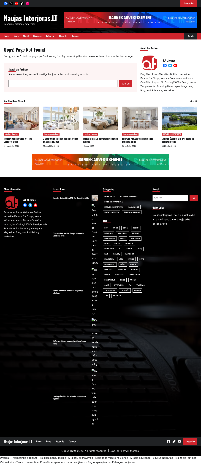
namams (108, 270)
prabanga (120, 275)
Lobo (121, 259)
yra (106, 296)
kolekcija (109, 259)
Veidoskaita (7, 462)
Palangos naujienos (123, 462)
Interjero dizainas (11, 134)
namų (107, 275)
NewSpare (115, 450)
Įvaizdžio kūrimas (185, 457)
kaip (106, 254)
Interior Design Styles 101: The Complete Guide (18, 140)
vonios (137, 290)
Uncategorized (111, 212)
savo (106, 285)
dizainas (108, 233)
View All (193, 101)
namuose (122, 270)
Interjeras (109, 197)
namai (133, 264)
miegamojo (109, 264)
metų (141, 259)
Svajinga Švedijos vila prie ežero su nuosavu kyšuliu (178, 140)
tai (130, 285)
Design (136, 228)
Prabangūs (109, 280)
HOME (106, 244)
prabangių (135, 275)
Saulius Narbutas (163, 457)
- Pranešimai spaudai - (52, 462)
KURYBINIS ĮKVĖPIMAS (172, 134)
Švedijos (117, 296)
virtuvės (124, 290)
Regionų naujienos (99, 462)
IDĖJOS (117, 244)
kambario (129, 254)
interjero (109, 249)
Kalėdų (116, 254)
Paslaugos (133, 207)
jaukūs (128, 249)
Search (125, 83)
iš (119, 249)
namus (134, 270)
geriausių (135, 238)
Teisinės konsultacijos (53, 457)
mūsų (122, 264)
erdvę (123, 238)
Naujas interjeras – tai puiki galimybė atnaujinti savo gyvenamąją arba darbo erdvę (173, 219)
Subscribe (190, 441)
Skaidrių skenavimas (80, 457)
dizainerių (122, 233)
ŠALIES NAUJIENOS (132, 212)
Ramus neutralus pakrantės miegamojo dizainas (100, 140)
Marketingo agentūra (25, 457)
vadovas (140, 285)
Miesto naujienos (140, 457)
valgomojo (109, 290)
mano (131, 259)
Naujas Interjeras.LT (30, 18)
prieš (122, 280)
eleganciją (109, 238)
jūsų (139, 249)
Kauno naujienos (75, 462)
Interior (129, 244)
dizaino (135, 233)
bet (106, 228)
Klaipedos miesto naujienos (111, 457)
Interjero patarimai (51, 134)
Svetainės (119, 285)
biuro (115, 228)
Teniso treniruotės (27, 462)
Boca (125, 228)
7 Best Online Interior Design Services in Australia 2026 (60, 140)
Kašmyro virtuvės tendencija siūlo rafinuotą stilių (137, 140)
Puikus (133, 280)
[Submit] (194, 198)
